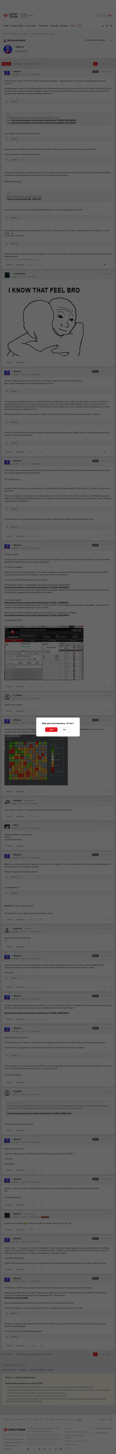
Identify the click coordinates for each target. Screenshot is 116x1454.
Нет (64, 730)
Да (51, 730)
